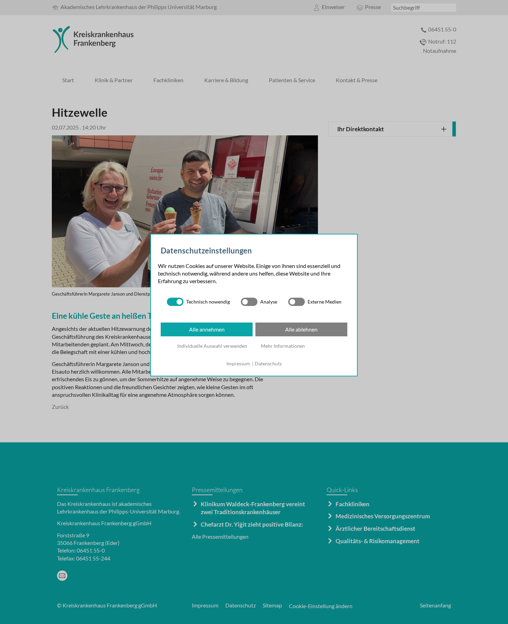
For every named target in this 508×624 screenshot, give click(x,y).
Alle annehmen (207, 329)
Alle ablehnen (301, 329)
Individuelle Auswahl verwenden (212, 346)
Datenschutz (268, 363)
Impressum (238, 363)
